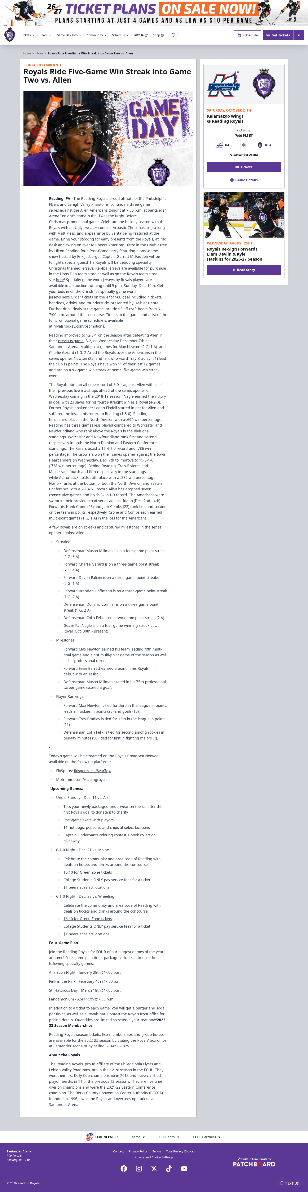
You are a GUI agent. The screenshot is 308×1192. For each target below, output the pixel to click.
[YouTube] (184, 1168)
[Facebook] (124, 1168)
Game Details (246, 180)
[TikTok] (169, 1168)
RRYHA (139, 35)
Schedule (118, 35)
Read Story (246, 269)
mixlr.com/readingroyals (87, 779)
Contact (118, 1151)
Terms (157, 1151)
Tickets (26, 35)
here (60, 279)
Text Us (292, 1183)
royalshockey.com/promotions (78, 326)
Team (44, 35)
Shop (156, 35)
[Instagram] (139, 1168)
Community (95, 35)
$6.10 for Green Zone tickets (87, 872)
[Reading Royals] (9, 35)
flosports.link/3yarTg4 (92, 770)
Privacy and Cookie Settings (154, 1157)
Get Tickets (281, 35)
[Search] (173, 35)
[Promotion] (154, 13)
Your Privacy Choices (180, 1151)
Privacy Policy (138, 1151)
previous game (71, 340)
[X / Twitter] (154, 1168)
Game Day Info (67, 35)
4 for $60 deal (118, 297)
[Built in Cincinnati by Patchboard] (254, 1161)
